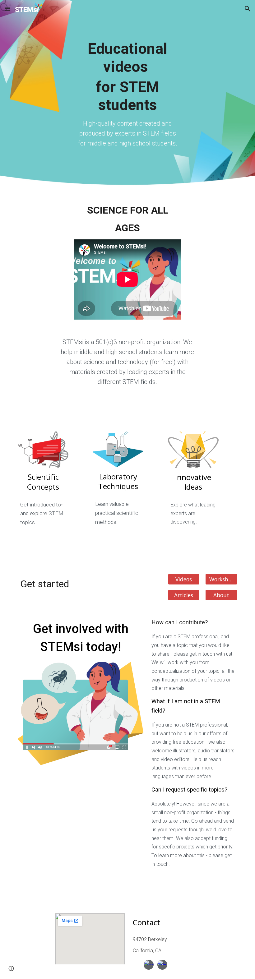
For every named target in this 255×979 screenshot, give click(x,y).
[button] (7, 8)
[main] (127, 94)
